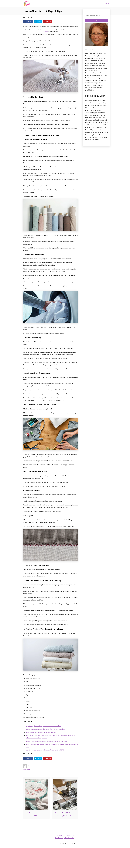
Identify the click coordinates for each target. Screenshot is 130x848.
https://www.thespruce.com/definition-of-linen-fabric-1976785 (45, 750)
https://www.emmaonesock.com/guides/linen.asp (41, 732)
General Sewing (26, 769)
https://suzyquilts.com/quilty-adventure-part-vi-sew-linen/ (43, 726)
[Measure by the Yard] (27, 3)
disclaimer (45, 31)
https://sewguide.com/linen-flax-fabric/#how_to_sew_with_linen (45, 729)
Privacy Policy (61, 835)
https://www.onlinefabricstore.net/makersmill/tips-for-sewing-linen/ (46, 741)
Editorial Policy (69, 838)
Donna (30, 765)
